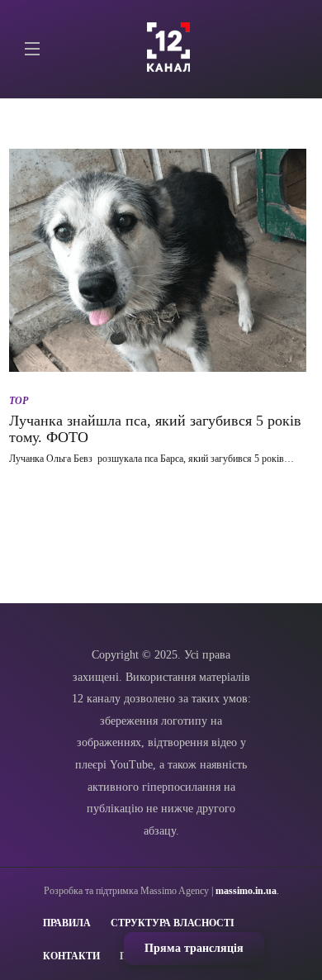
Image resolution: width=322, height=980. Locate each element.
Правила (67, 923)
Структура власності (172, 923)
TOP (18, 401)
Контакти (71, 956)
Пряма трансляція (194, 948)
